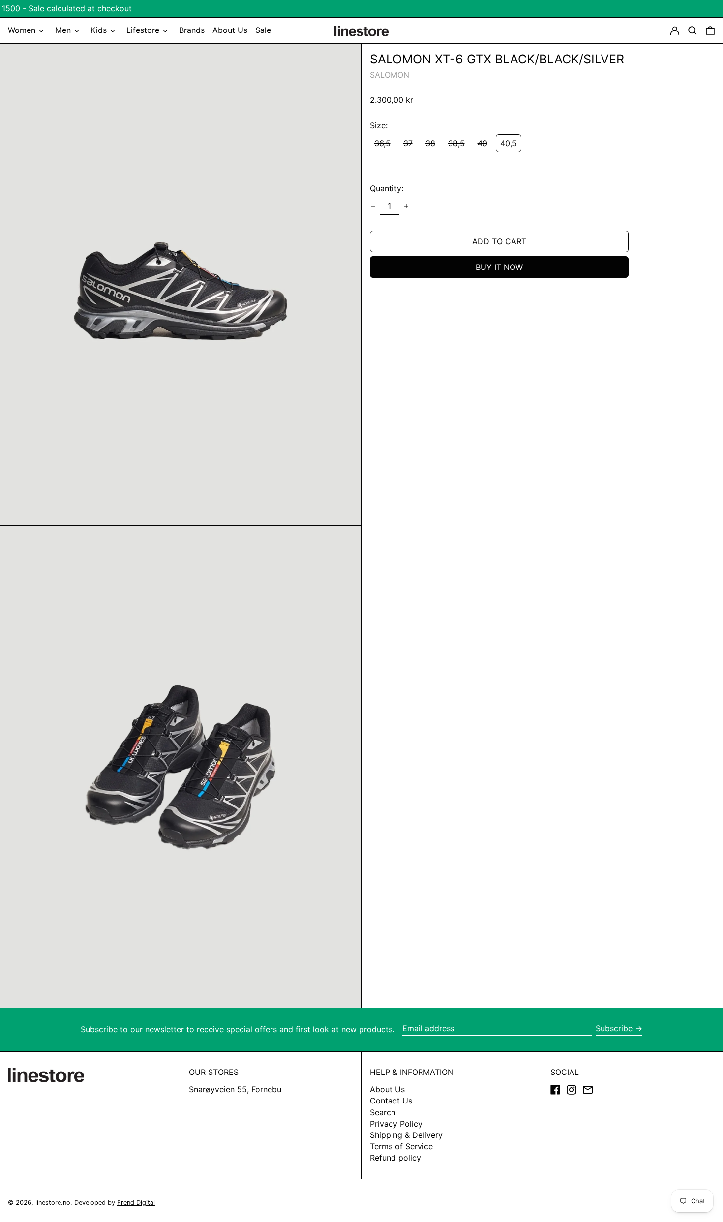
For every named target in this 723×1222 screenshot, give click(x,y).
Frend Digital (136, 1202)
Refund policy (395, 1157)
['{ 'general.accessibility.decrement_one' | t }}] (373, 206)
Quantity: (386, 188)
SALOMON (389, 75)
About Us (387, 1089)
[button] (710, 30)
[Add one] (406, 206)
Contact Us (391, 1100)
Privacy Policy (396, 1124)
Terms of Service (401, 1146)
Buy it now (499, 267)
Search (382, 1112)
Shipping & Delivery (406, 1135)
